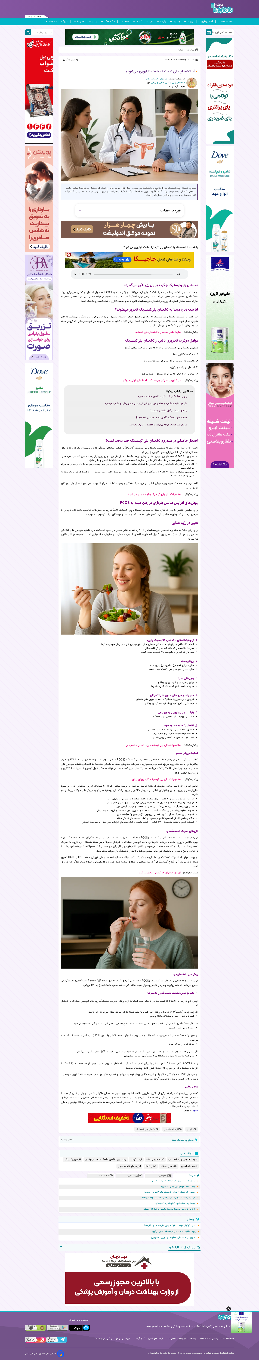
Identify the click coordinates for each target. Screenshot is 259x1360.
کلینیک (64, 21)
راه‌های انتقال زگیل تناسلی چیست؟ (168, 411)
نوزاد (150, 21)
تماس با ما (171, 1338)
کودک (138, 21)
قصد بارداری (207, 21)
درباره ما (182, 1338)
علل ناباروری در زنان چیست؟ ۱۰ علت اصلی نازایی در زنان (152, 380)
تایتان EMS (150, 1166)
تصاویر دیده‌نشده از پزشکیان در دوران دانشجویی (173, 1238)
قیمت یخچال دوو (189, 1166)
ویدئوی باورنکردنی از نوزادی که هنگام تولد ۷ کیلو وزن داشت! (169, 1192)
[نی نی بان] (222, 8)
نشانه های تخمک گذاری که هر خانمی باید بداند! (161, 418)
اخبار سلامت (79, 21)
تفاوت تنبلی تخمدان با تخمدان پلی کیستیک (158, 332)
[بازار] (35, 1328)
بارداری (176, 21)
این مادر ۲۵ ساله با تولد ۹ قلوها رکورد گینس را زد (175, 1203)
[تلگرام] (56, 1342)
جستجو (193, 1338)
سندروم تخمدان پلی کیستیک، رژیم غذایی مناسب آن (153, 745)
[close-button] (228, 1308)
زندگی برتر (107, 1338)
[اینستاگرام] (35, 1342)
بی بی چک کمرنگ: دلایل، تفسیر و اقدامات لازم (162, 397)
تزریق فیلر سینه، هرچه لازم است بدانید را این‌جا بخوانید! (158, 425)
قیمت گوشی (136, 1159)
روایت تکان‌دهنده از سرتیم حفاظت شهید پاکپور (174, 1232)
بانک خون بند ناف (169, 1166)
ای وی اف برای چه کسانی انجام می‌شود (160, 873)
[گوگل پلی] (57, 1328)
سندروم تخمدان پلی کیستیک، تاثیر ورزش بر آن (156, 779)
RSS (98, 1338)
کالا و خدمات (51, 21)
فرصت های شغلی (155, 1338)
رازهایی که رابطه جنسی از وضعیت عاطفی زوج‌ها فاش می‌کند (169, 1209)
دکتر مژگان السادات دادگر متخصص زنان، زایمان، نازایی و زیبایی (165, 81)
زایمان (163, 21)
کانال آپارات (139, 1338)
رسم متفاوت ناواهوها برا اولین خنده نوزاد (178, 1186)
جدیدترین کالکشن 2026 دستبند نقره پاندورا (105, 1159)
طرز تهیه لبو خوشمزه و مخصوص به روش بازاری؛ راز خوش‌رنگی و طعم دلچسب (146, 404)
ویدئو (94, 21)
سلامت (125, 21)
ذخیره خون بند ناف (155, 1159)
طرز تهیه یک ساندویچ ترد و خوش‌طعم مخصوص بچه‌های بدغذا (168, 1198)
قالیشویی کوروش (73, 1159)
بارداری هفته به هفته (209, 1338)
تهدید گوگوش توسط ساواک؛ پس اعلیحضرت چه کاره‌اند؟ (170, 1226)
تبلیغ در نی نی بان (123, 1338)
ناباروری (190, 21)
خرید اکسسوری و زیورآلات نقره (182, 1159)
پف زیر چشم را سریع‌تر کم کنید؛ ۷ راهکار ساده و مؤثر (173, 1181)
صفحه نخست (225, 21)
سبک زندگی (109, 21)
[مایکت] (79, 1328)
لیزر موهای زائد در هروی (129, 1166)
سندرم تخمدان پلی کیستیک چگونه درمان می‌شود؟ (154, 494)
